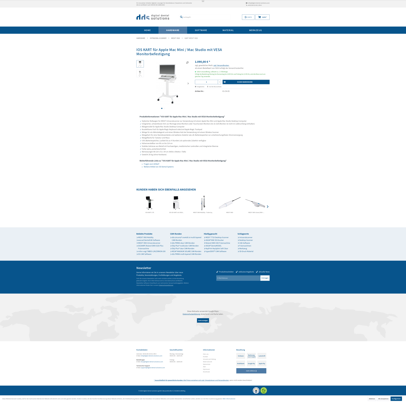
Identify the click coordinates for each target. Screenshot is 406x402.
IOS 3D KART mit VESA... (176, 212)
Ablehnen (372, 399)
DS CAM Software (144, 254)
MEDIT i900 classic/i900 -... (256, 212)
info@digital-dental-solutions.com (259, 3)
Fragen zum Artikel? (151, 164)
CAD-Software (244, 243)
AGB (204, 367)
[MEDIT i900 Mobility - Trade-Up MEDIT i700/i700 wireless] (203, 202)
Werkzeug (243, 248)
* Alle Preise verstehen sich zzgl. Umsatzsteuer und (186, 380)
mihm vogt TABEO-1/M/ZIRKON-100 (151, 251)
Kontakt (205, 357)
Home (147, 30)
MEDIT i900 (229, 212)
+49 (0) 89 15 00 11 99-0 (255, 5)
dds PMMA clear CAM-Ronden (183, 243)
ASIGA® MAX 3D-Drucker (215, 240)
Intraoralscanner (245, 237)
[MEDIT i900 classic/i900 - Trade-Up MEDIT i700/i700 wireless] (256, 202)
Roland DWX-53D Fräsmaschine (218, 243)
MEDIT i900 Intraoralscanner (149, 243)
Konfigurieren (396, 399)
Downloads (206, 372)
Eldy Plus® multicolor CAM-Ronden (185, 245)
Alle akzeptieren (383, 399)
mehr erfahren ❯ (251, 371)
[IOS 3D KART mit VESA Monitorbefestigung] (176, 202)
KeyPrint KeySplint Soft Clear (217, 248)
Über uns (205, 354)
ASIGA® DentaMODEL (214, 245)
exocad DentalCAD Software (149, 240)
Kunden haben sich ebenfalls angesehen (166, 189)
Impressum (206, 369)
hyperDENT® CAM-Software (216, 251)
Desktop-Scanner (246, 240)
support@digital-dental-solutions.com (153, 368)
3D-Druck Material (246, 251)
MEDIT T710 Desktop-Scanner (217, 237)
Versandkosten (223, 380)
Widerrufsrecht (207, 362)
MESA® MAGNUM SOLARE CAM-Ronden (186, 251)
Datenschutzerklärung (166, 285)
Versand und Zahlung (209, 359)
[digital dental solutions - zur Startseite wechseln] (152, 17)
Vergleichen (200, 87)
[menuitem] (204, 17)
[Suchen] (181, 17)
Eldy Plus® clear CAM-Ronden (183, 248)
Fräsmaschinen (245, 245)
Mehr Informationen (229, 399)
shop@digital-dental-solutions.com (152, 362)
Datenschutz (206, 364)
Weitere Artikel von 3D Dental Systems (158, 166)
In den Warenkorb (244, 82)
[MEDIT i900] (230, 202)
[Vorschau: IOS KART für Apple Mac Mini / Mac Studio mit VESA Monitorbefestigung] (140, 64)
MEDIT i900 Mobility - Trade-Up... (203, 212)
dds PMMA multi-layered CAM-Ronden (186, 254)
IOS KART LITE (149, 212)
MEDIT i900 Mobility (145, 237)
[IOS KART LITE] (150, 202)
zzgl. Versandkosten (221, 65)
